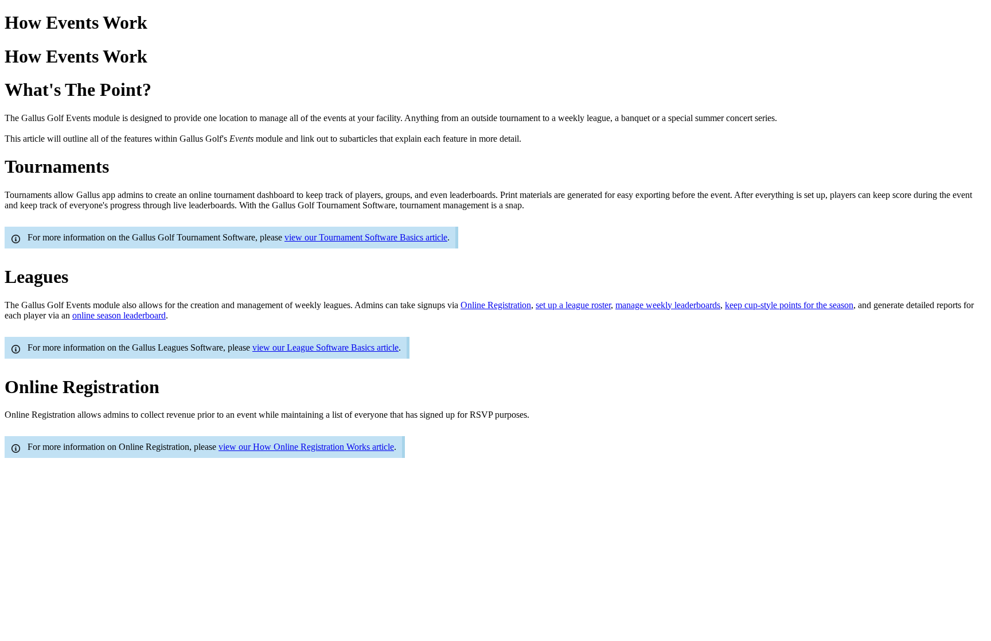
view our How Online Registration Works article (306, 447)
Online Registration (496, 305)
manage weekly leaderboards (667, 305)
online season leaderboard (119, 315)
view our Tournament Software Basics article (365, 237)
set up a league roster (573, 305)
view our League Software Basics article (325, 347)
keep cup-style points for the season (789, 305)
